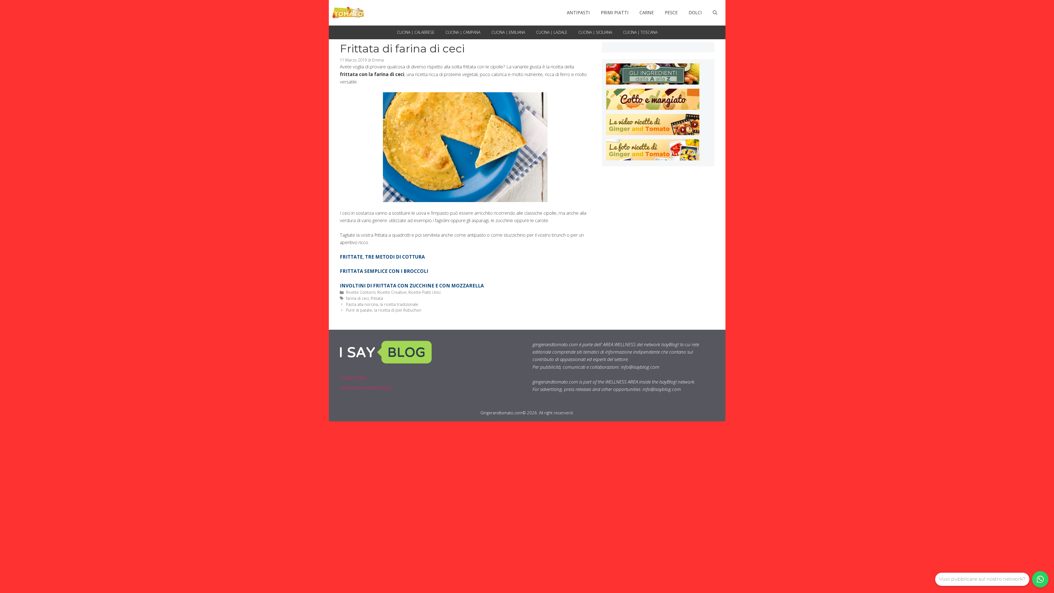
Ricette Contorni (360, 292)
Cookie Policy (353, 377)
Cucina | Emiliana (508, 32)
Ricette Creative (392, 292)
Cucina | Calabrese (416, 32)
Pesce (671, 13)
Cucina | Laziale (551, 32)
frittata (377, 298)
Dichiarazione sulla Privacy (366, 387)
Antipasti (578, 13)
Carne (647, 13)
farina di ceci (357, 298)
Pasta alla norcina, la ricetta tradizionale (382, 304)
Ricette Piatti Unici (424, 292)
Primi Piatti (615, 13)
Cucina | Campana (462, 32)
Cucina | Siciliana (595, 32)
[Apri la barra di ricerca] (715, 12)
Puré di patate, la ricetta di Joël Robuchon (383, 310)
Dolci (695, 13)
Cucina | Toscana (640, 32)
